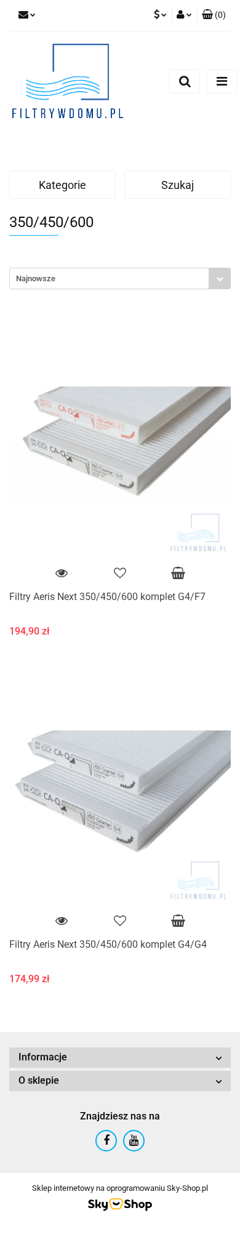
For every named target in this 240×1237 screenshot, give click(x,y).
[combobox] (120, 278)
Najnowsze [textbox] (35, 278)
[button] (214, 15)
